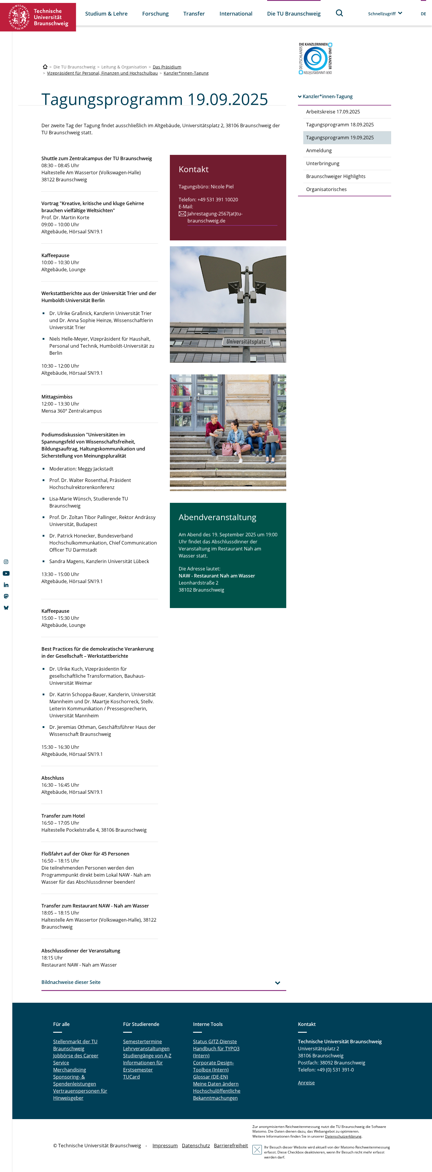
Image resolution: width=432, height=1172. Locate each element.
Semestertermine (142, 1041)
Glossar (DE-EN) (210, 1077)
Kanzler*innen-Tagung (186, 73)
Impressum (165, 1145)
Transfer (194, 13)
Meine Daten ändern (216, 1084)
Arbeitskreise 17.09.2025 (333, 111)
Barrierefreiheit (231, 1145)
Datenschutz (196, 1145)
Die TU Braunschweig (294, 13)
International (236, 13)
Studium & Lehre (106, 13)
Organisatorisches (326, 189)
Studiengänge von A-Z (147, 1055)
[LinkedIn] (6, 585)
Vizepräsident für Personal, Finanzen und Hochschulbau (102, 73)
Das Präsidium (167, 67)
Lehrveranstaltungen (146, 1048)
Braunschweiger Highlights (336, 176)
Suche (339, 13)
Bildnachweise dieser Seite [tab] (71, 982)
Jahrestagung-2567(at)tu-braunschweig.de (214, 217)
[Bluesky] (6, 608)
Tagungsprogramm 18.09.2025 (340, 124)
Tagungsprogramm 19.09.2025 (340, 137)
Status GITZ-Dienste (215, 1041)
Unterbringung (322, 163)
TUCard (131, 1077)
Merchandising (69, 1069)
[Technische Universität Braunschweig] (38, 17)
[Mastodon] (6, 596)
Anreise (306, 1082)
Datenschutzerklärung (343, 1136)
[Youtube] (6, 573)
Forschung (155, 13)
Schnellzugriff (382, 13)
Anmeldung (319, 150)
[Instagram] (6, 562)
